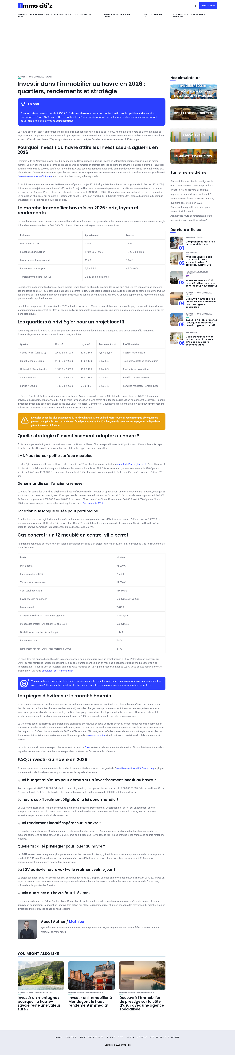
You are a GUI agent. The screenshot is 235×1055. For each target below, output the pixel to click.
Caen (87, 747)
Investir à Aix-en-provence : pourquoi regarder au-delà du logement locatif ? (201, 322)
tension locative (96, 735)
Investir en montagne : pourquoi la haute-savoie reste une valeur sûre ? (39, 1003)
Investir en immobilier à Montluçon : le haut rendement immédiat (90, 1001)
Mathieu (76, 921)
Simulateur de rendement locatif (190, 15)
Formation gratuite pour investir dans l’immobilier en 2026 (55, 15)
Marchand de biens (194, 237)
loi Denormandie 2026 (91, 503)
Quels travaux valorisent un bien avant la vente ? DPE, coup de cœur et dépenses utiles (200, 340)
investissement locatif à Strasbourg (135, 768)
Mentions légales (91, 1037)
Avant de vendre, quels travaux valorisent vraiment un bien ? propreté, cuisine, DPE (199, 260)
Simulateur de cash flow (117, 15)
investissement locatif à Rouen (35, 176)
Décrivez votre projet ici (58, 685)
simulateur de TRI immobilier (57, 670)
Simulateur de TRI (152, 15)
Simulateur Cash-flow (194, 156)
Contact (71, 1037)
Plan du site (115, 1037)
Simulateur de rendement (194, 113)
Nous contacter (208, 5)
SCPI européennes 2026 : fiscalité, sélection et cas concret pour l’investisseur (201, 283)
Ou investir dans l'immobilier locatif (35, 77)
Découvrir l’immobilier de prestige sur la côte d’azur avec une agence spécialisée (141, 1003)
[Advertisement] (117, 44)
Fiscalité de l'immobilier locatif (197, 273)
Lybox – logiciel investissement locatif (153, 1037)
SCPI (187, 276)
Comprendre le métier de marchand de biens (200, 243)
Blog (58, 1037)
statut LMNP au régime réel (131, 464)
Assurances (191, 252)
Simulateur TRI (194, 135)
